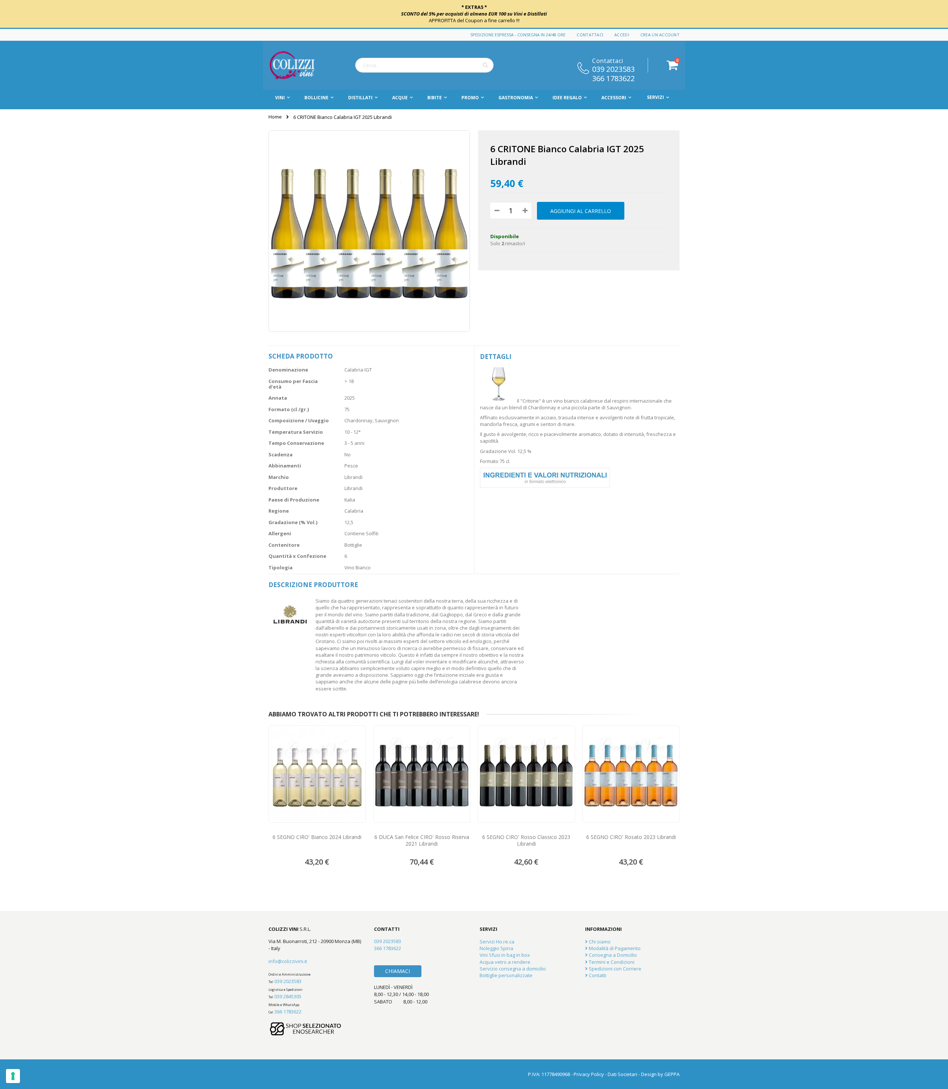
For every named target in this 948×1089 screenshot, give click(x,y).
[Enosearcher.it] (305, 1039)
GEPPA (672, 1074)
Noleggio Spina (496, 948)
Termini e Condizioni (611, 962)
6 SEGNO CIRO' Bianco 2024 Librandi (317, 837)
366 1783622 (613, 77)
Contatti (597, 975)
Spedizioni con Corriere (614, 968)
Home (275, 116)
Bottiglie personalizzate (506, 975)
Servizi (655, 97)
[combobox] (424, 65)
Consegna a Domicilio (612, 955)
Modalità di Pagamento (614, 948)
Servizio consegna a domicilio (513, 968)
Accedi (621, 34)
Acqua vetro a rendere (505, 962)
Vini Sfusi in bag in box (505, 955)
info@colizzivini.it (287, 961)
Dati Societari (622, 1074)
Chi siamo (599, 941)
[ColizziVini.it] (299, 65)
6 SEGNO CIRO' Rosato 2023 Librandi (631, 837)
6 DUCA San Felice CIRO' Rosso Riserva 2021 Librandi (421, 840)
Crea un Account (660, 34)
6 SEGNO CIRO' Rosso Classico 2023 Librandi (526, 840)
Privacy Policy (589, 1074)
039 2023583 (613, 68)
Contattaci (590, 34)
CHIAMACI (397, 971)
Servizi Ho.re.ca (497, 941)
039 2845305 (287, 996)
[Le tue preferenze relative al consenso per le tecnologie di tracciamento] (13, 1076)
